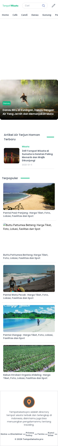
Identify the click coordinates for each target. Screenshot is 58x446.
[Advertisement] (29, 49)
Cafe (15, 14)
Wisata (25, 146)
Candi (24, 14)
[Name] (43, 5)
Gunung (46, 14)
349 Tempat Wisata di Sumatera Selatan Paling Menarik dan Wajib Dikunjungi (37, 155)
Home (5, 14)
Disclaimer (16, 434)
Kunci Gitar (51, 434)
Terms (40, 434)
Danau (35, 14)
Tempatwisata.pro (33, 439)
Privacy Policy (30, 434)
